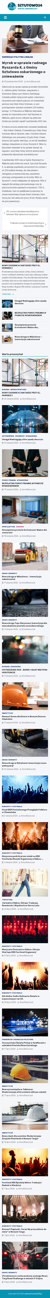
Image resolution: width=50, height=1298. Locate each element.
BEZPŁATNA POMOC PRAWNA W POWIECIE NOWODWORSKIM (30, 314)
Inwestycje (7, 713)
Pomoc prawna (9, 480)
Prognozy (20, 436)
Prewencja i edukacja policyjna (17, 1039)
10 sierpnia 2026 (11, 769)
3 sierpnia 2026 (11, 862)
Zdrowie (20, 527)
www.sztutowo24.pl (33, 1294)
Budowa (5, 389)
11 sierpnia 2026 (11, 583)
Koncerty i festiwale (12, 806)
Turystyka (7, 900)
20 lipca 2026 (10, 1002)
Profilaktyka (8, 527)
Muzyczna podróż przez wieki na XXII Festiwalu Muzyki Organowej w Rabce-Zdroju (22, 859)
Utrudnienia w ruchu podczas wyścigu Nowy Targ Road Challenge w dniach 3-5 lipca (25, 1277)
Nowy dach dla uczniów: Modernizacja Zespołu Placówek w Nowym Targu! (21, 1137)
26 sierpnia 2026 (11, 399)
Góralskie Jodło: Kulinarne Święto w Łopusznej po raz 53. (20, 997)
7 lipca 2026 (9, 1189)
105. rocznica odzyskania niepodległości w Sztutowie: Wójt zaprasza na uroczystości (22, 212)
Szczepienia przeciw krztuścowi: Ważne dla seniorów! (26, 327)
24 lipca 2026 (10, 909)
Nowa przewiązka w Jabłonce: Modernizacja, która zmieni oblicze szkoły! (24, 1090)
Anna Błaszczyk (33, 81)
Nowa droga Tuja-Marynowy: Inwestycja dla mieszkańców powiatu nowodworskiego (24, 624)
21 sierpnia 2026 (11, 443)
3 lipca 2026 (9, 1282)
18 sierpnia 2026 (11, 536)
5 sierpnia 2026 (11, 816)
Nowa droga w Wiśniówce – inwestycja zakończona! (28, 338)
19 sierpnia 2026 (11, 489)
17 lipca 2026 (10, 1049)
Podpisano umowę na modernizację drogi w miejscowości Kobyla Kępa (27, 224)
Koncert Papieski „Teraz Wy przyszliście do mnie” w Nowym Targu (24, 1230)
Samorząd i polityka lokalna (17, 57)
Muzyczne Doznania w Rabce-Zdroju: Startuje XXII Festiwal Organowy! (21, 950)
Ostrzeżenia (8, 436)
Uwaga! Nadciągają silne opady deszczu (22, 439)
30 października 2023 (13, 81)
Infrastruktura (18, 389)
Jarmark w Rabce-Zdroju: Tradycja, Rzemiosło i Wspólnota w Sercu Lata (20, 904)
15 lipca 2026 (10, 1142)
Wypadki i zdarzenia (11, 667)
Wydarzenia (31, 436)
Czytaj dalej (6, 294)
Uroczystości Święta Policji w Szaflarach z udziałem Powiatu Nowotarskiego (24, 1044)
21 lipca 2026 (10, 955)
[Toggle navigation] (5, 17)
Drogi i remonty (9, 573)
